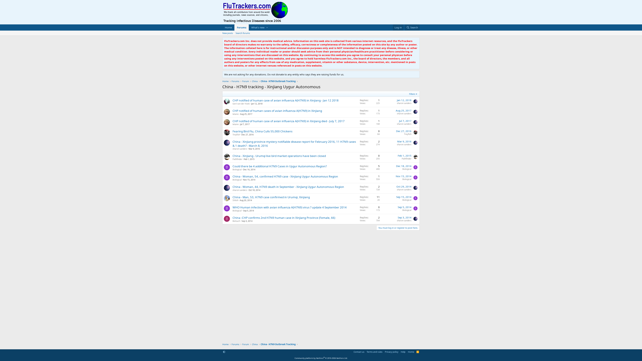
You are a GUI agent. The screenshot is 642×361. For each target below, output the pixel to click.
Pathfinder (237, 159)
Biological (237, 169)
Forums (241, 27)
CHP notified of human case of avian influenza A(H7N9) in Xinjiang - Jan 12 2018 (286, 100)
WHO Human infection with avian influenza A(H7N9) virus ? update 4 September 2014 (290, 207)
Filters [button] (412, 93)
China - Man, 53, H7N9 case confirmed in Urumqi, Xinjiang (271, 197)
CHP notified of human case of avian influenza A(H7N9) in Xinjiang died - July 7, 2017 (289, 121)
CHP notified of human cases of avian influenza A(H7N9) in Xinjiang (277, 111)
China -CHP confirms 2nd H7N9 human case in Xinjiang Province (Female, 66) (284, 218)
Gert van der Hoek (241, 103)
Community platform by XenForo (321, 358)
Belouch (236, 221)
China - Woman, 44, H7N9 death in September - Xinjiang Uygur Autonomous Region (288, 187)
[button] (267, 27)
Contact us (359, 351)
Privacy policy (391, 351)
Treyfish (236, 134)
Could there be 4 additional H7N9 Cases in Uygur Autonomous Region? (280, 166)
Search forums (243, 33)
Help (403, 351)
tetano (236, 114)
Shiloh (235, 200)
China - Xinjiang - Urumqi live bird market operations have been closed (279, 156)
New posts (227, 33)
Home (228, 27)
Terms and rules (374, 351)
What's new (257, 27)
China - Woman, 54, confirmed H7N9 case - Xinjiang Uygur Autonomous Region (285, 176)
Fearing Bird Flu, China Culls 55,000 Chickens (262, 131)
